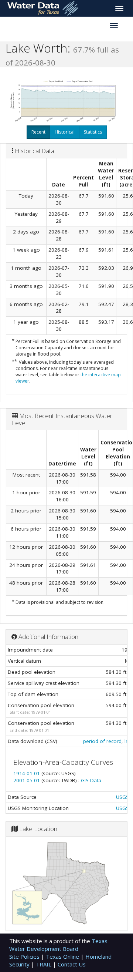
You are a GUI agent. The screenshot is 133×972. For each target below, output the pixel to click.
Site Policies (25, 956)
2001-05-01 (27, 780)
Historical (65, 132)
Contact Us (72, 964)
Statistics (93, 132)
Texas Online (63, 956)
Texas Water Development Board (58, 944)
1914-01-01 (27, 773)
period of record (102, 741)
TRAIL (44, 964)
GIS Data (91, 780)
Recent (38, 132)
